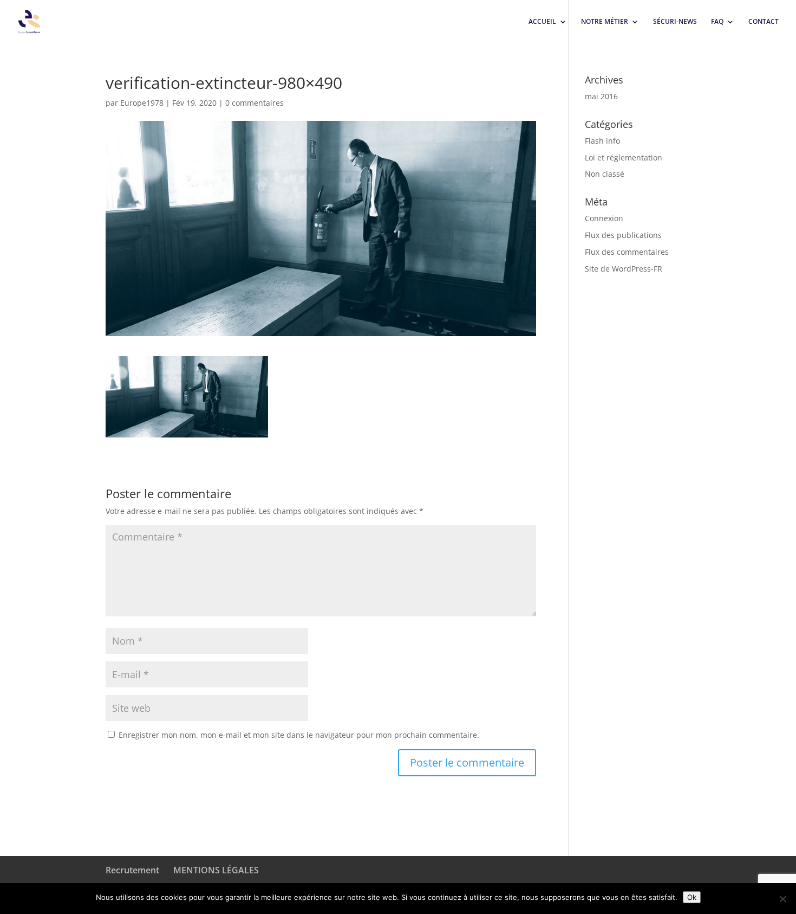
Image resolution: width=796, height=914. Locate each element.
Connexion (604, 218)
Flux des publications (623, 235)
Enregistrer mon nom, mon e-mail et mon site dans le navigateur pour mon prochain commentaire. (299, 735)
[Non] (782, 898)
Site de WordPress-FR (623, 268)
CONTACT (763, 22)
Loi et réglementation (623, 157)
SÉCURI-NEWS (675, 22)
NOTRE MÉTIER (604, 22)
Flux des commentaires (627, 252)
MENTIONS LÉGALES (216, 870)
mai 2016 (601, 96)
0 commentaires (254, 103)
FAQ (717, 22)
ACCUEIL (542, 22)
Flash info (602, 141)
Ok (691, 897)
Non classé (604, 174)
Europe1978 (142, 103)
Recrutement (132, 870)
